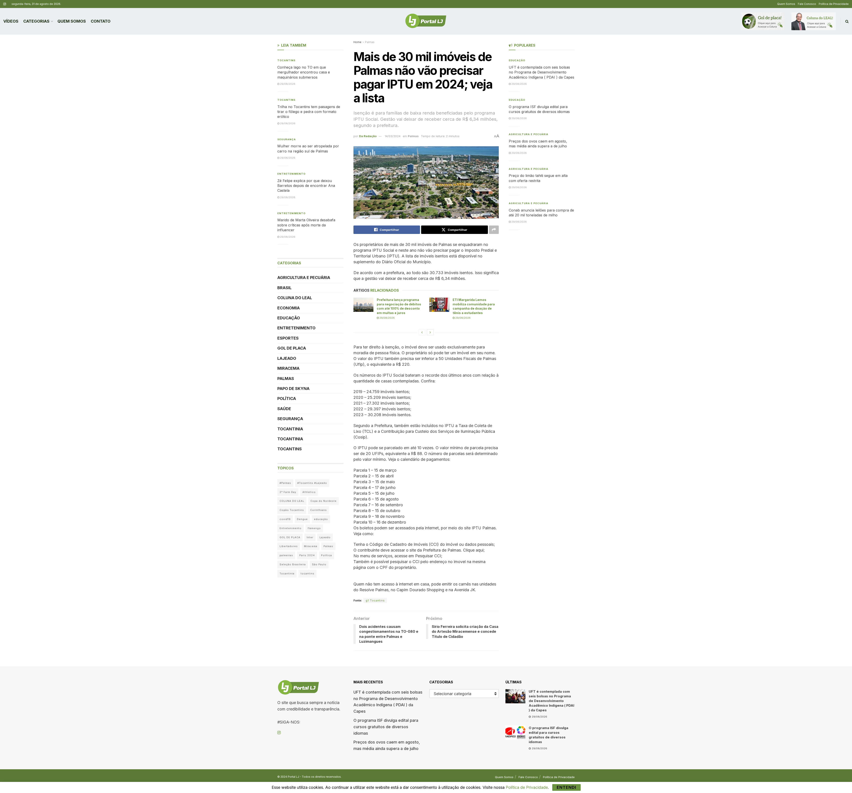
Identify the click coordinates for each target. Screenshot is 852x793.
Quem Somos (786, 4)
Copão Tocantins (292, 510)
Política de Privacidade (834, 4)
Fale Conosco (807, 4)
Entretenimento (291, 173)
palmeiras (286, 555)
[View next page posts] (430, 332)
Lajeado (286, 358)
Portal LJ (293, 776)
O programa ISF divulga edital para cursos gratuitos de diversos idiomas (385, 727)
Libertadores (289, 546)
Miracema (288, 368)
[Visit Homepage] (426, 21)
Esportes (288, 338)
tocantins (307, 573)
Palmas (370, 42)
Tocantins (286, 60)
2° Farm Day (288, 492)
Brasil (284, 287)
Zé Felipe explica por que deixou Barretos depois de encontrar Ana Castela (306, 185)
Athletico (309, 492)
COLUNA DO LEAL (294, 297)
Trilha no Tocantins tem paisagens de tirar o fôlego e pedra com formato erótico (308, 112)
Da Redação (368, 136)
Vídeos (10, 21)
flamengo (314, 528)
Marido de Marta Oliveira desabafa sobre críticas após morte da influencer (306, 225)
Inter (310, 537)
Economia (288, 308)
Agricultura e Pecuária (303, 277)
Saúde (284, 408)
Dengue (302, 519)
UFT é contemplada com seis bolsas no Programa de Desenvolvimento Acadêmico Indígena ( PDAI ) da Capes (541, 72)
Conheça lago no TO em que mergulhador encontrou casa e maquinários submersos (303, 72)
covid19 (285, 519)
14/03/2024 (392, 136)
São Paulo (319, 564)
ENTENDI (566, 787)
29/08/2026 (387, 317)
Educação (288, 318)
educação (321, 519)
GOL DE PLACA (291, 348)
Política (286, 398)
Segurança (286, 139)
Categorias (36, 21)
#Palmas (285, 483)
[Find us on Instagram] (4, 4)
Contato (100, 21)
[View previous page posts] (422, 332)
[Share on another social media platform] (494, 229)
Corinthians (318, 510)
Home (357, 42)
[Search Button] (847, 21)
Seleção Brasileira (293, 564)
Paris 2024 (307, 555)
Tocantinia (290, 429)
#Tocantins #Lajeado (312, 483)
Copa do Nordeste (323, 500)
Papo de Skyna (293, 388)
